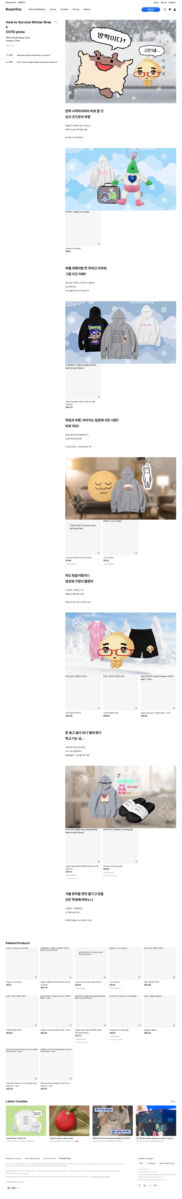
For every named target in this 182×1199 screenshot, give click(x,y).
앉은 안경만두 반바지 (73, 713)
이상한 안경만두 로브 (111, 713)
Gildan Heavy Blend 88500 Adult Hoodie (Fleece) (82, 867)
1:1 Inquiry (151, 1163)
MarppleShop (11, 2)
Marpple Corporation (14, 1158)
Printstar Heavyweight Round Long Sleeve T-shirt (55, 1084)
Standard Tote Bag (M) (112, 866)
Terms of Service (49, 1158)
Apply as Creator (150, 10)
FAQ (141, 1163)
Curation (64, 9)
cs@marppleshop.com (168, 1174)
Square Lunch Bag (73, 248)
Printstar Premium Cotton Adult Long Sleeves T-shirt (21, 1084)
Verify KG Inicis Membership (100, 1177)
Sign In (156, 2)
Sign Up (164, 2)
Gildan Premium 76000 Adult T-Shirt (156, 713)
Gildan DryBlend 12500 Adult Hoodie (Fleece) (80, 403)
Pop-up (76, 9)
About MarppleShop (32, 1158)
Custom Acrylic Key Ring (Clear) (79, 558)
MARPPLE (22, 2)
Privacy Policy (65, 1158)
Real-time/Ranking (37, 9)
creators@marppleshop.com (156, 1180)
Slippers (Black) (150, 1030)
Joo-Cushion (108, 558)
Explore (87, 9)
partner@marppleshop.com (153, 1177)
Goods (53, 9)
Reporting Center (167, 1163)
